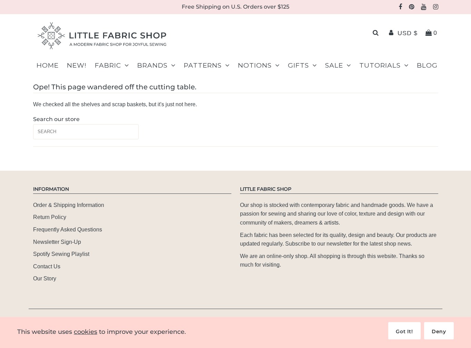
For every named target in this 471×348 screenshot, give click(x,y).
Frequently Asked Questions (67, 229)
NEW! (77, 65)
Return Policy (49, 217)
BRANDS (152, 65)
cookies (85, 332)
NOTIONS (255, 65)
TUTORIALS (380, 65)
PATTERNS (203, 65)
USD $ (408, 33)
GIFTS (298, 65)
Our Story (44, 278)
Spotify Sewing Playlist (61, 254)
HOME (48, 65)
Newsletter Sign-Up (57, 242)
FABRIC (108, 65)
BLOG (427, 65)
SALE (334, 65)
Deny (439, 331)
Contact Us (46, 266)
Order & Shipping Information (68, 205)
